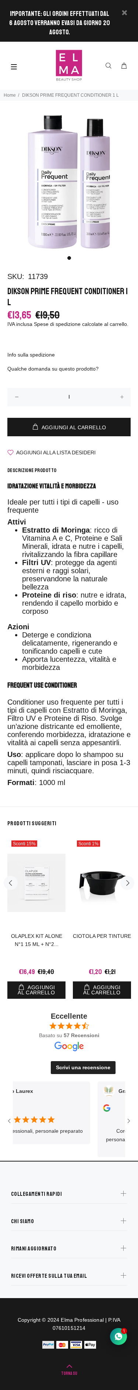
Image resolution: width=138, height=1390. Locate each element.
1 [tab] (69, 258)
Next (127, 883)
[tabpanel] (69, 182)
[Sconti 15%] (36, 883)
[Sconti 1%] (102, 883)
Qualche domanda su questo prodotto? (53, 369)
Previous (11, 883)
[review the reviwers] (98, 1110)
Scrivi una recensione (83, 1067)
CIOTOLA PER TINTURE (102, 936)
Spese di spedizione (57, 324)
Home (10, 95)
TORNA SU (69, 1373)
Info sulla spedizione (31, 355)
